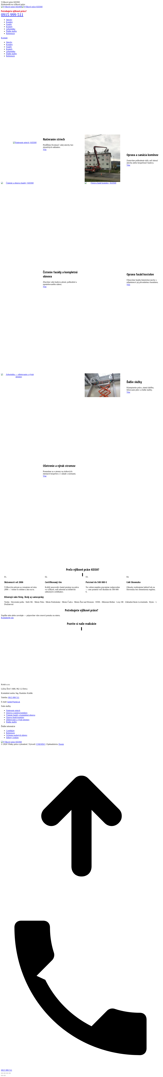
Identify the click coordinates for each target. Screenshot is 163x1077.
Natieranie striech (13, 710)
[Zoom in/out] (10, 1073)
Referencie (10, 733)
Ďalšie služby (11, 722)
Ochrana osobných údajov (16, 735)
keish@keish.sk (13, 702)
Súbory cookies (12, 737)
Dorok (61, 744)
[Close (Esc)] (2, 1073)
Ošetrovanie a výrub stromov (17, 720)
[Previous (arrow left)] (2, 1075)
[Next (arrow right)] (5, 1075)
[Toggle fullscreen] (7, 1073)
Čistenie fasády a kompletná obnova (20, 715)
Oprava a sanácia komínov (17, 713)
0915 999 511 (12, 14)
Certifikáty (10, 731)
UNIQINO (40, 744)
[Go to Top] (81, 906)
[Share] (5, 1073)
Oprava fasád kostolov (15, 717)
